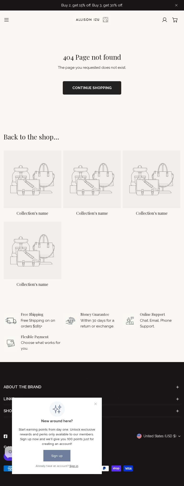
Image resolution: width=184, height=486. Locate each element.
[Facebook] (5, 436)
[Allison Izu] (92, 20)
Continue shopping (92, 88)
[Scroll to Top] (175, 460)
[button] (175, 20)
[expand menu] (6, 19)
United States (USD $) (160, 436)
